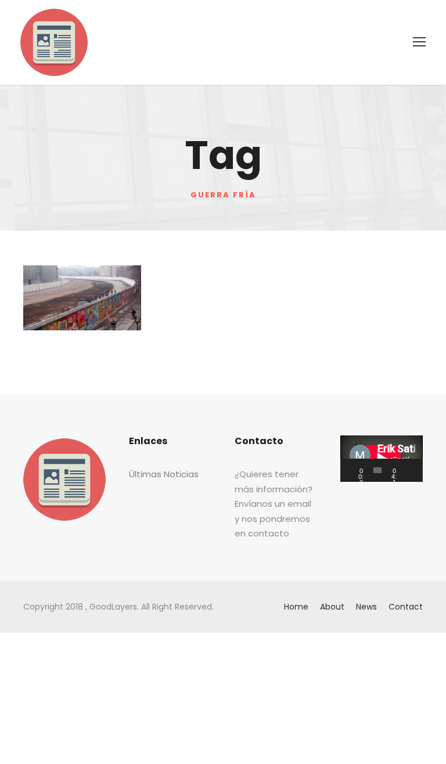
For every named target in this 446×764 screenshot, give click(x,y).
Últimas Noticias (164, 474)
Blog (94, 294)
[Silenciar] (410, 470)
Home (296, 606)
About (332, 606)
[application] (381, 458)
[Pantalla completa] (418, 470)
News (366, 606)
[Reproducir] (355, 470)
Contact (406, 606)
